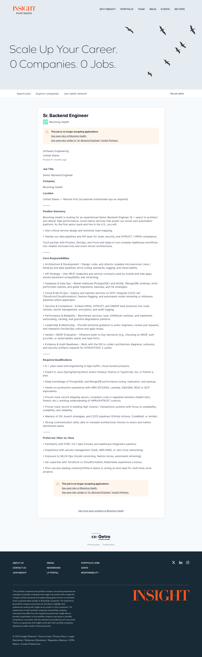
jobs (24, 93)
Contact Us (19, 568)
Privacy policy (93, 544)
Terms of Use (45, 636)
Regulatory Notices (57, 640)
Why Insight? (108, 9)
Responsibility (90, 572)
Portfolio (126, 9)
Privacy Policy (60, 636)
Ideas (152, 9)
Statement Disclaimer (36, 640)
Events (165, 9)
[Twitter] (173, 562)
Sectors (180, 9)
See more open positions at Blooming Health (101, 510)
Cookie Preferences (30, 644)
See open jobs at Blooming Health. (69, 136)
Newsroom (53, 568)
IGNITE (84, 568)
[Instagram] (187, 562)
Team (141, 9)
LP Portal (53, 572)
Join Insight (20, 572)
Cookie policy (109, 544)
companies (47, 93)
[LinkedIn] (180, 562)
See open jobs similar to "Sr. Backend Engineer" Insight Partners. (84, 140)
